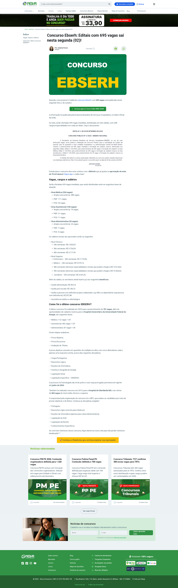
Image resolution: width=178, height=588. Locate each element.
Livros (60, 11)
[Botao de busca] (109, 4)
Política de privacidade (120, 537)
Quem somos (53, 556)
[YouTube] (35, 563)
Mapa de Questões (118, 11)
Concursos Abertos (86, 11)
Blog (71, 556)
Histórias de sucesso (77, 570)
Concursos (28, 11)
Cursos (51, 11)
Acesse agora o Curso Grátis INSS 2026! (89, 109)
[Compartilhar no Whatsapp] (123, 48)
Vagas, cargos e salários (31, 37)
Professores (141, 11)
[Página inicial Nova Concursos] (27, 557)
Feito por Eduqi (139, 579)
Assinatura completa (126, 4)
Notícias (31, 29)
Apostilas (41, 11)
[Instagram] (31, 563)
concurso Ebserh (84, 100)
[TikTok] (22, 563)
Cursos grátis (75, 559)
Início (26, 29)
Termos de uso (80, 585)
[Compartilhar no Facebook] (115, 48)
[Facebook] (27, 563)
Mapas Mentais (102, 11)
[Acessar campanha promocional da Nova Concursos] (89, 20)
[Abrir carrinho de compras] (154, 4)
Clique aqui (68, 174)
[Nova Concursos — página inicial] (30, 4)
